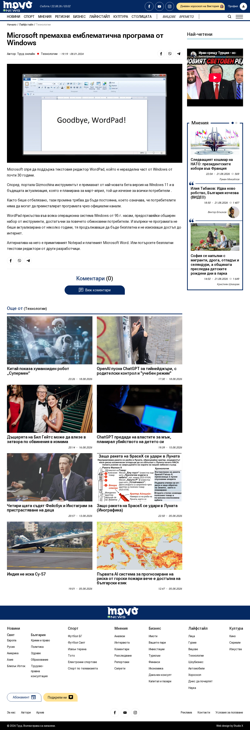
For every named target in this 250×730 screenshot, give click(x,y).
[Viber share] (169, 53)
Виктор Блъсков (217, 212)
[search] (229, 16)
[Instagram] (169, 6)
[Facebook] (149, 6)
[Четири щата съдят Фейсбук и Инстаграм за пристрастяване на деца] (49, 477)
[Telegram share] (178, 53)
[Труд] (122, 612)
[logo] (17, 6)
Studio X (238, 725)
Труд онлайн (26, 54)
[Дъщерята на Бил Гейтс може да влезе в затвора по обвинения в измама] (49, 409)
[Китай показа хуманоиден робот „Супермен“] (49, 340)
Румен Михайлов (229, 179)
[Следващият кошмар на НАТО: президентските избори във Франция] (215, 141)
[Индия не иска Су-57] (49, 546)
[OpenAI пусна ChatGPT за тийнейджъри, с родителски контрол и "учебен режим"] (139, 340)
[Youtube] (159, 6)
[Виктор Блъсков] (233, 212)
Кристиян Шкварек (228, 284)
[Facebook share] (161, 53)
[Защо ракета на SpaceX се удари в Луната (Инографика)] (139, 477)
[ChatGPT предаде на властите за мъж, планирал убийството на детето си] (139, 409)
